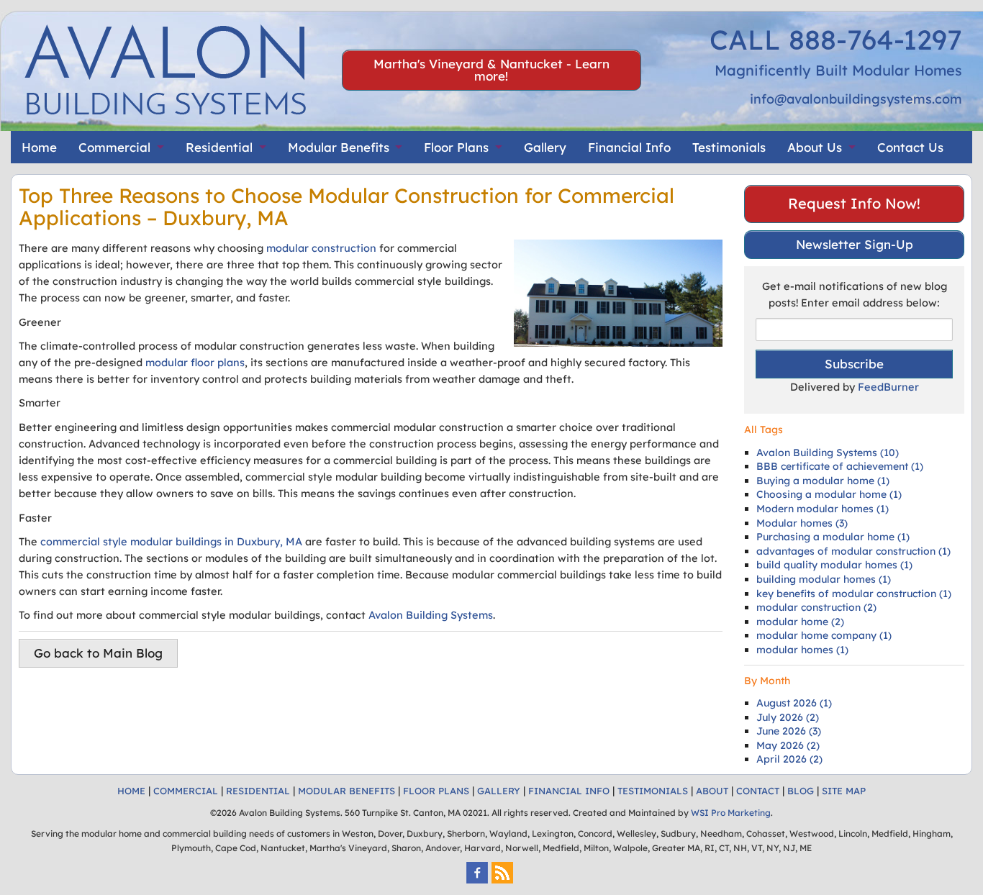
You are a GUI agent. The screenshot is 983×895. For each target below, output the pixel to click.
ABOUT (712, 790)
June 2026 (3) (788, 730)
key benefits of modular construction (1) (853, 593)
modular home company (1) (824, 635)
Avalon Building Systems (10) (827, 452)
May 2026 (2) (788, 745)
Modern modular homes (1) (822, 508)
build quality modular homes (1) (834, 564)
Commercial (114, 147)
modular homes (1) (802, 649)
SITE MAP (844, 790)
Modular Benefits (338, 147)
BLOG (800, 790)
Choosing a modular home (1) (829, 494)
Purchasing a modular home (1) (833, 536)
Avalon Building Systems (430, 615)
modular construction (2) (816, 607)
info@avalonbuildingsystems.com (856, 99)
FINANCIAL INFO (569, 790)
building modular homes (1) (823, 579)
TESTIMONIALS (652, 790)
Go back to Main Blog (98, 652)
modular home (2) (800, 621)
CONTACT (757, 790)
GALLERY (498, 790)
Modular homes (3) (802, 523)
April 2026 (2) (789, 759)
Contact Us (910, 147)
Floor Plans (456, 147)
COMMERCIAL (185, 790)
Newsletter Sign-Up (854, 244)
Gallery (545, 147)
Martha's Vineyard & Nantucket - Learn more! (491, 69)
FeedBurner (888, 387)
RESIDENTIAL (258, 790)
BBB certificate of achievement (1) (839, 466)
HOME (131, 790)
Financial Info (629, 147)
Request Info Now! (854, 203)
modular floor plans (195, 362)
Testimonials (729, 147)
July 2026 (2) (787, 717)
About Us (814, 147)
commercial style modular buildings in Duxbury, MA (171, 541)
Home (39, 147)
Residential (219, 147)
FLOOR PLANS (436, 790)
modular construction (321, 248)
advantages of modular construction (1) (853, 551)
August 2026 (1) (794, 702)
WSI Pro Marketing (731, 812)
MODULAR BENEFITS (346, 790)
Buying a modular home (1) (822, 480)
